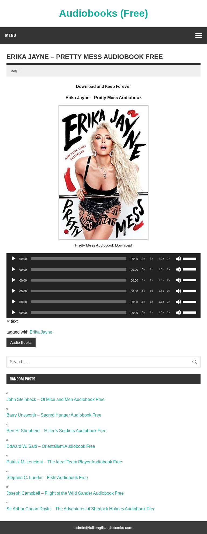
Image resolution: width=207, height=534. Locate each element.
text (14, 321)
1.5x (161, 258)
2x (168, 258)
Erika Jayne (41, 332)
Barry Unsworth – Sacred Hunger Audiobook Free (53, 415)
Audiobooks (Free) (103, 13)
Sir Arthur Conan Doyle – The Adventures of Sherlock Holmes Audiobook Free (81, 509)
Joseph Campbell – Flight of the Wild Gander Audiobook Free (65, 493)
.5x (143, 258)
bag (14, 70)
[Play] (13, 258)
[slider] (190, 258)
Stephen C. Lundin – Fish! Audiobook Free (47, 477)
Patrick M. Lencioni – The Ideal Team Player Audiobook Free (64, 462)
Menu (10, 35)
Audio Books (21, 342)
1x (151, 258)
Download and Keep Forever (103, 86)
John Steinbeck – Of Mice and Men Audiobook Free (55, 399)
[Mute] (178, 258)
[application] (103, 258)
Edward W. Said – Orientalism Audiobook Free (50, 446)
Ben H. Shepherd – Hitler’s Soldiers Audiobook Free (56, 430)
